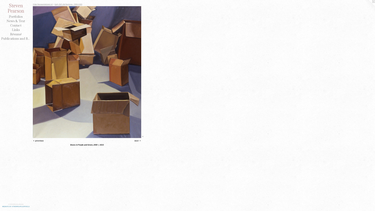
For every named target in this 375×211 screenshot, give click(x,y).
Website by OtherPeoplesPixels (16, 206)
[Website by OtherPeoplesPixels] (369, 6)
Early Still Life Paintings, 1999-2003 (68, 4)
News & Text (16, 21)
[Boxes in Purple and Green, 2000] (87, 72)
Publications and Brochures (15, 39)
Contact (15, 25)
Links (16, 30)
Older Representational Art (43, 4)
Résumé (16, 34)
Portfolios (16, 17)
